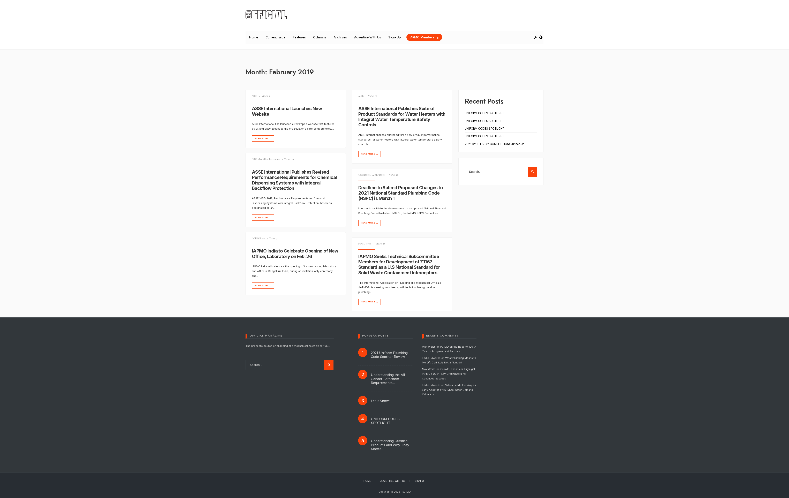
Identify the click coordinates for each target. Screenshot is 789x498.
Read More (263, 138)
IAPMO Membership (424, 37)
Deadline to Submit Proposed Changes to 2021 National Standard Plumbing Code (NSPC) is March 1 (400, 193)
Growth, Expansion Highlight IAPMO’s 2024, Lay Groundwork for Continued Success (448, 374)
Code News (363, 174)
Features (299, 37)
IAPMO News (378, 174)
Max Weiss (429, 346)
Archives (340, 37)
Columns (319, 37)
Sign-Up (394, 37)
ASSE (254, 95)
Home (253, 37)
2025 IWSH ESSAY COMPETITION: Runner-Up (494, 144)
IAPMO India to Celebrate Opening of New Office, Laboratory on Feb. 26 (295, 253)
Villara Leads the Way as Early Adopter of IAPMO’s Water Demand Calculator (449, 390)
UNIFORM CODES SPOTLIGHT (484, 113)
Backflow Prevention (269, 159)
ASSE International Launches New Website (287, 111)
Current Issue (275, 37)
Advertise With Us (367, 37)
